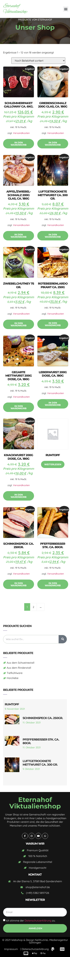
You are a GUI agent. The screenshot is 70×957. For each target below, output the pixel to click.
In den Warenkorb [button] (19, 143)
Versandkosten (21, 133)
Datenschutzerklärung (38, 920)
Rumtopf (12, 704)
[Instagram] (32, 836)
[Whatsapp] (45, 836)
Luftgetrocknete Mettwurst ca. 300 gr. (40, 762)
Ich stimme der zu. (30, 920)
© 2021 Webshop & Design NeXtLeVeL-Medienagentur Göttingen (35, 941)
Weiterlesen (52, 464)
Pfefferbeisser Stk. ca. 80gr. (41, 741)
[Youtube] (38, 836)
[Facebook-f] (25, 836)
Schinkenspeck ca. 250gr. (43, 718)
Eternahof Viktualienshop (15, 8)
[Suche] (63, 639)
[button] (65, 9)
